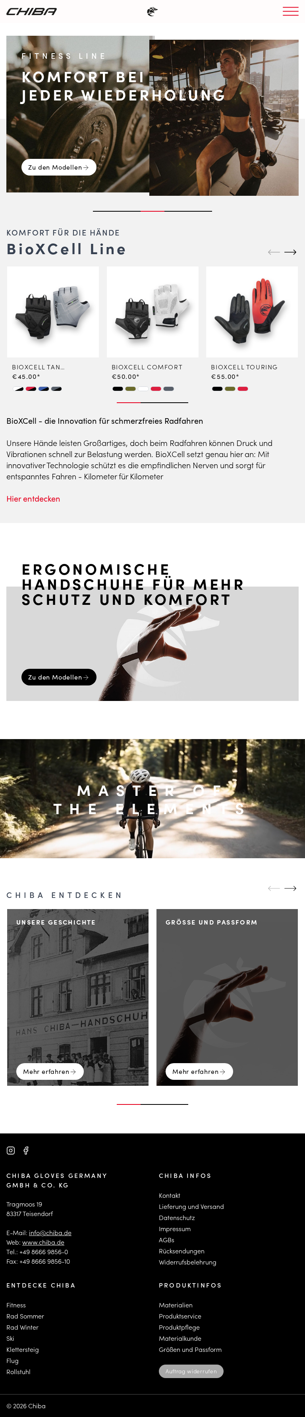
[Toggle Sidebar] (291, 11)
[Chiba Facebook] (25, 1150)
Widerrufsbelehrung (187, 1262)
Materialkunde (180, 1338)
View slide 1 (105, 211)
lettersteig (24, 1349)
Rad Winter (22, 1327)
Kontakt (169, 1195)
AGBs (166, 1240)
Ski (10, 1338)
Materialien (176, 1305)
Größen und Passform (190, 1349)
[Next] (289, 252)
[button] (18, 388)
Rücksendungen (182, 1251)
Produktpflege (179, 1327)
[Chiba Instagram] (10, 1150)
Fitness (16, 1305)
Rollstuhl (18, 1371)
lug (14, 1360)
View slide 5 (200, 211)
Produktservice (180, 1316)
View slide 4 (176, 211)
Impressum (175, 1228)
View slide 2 (129, 211)
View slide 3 (152, 211)
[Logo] (31, 11)
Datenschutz (177, 1217)
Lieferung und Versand (191, 1206)
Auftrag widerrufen (191, 1371)
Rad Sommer (25, 1316)
